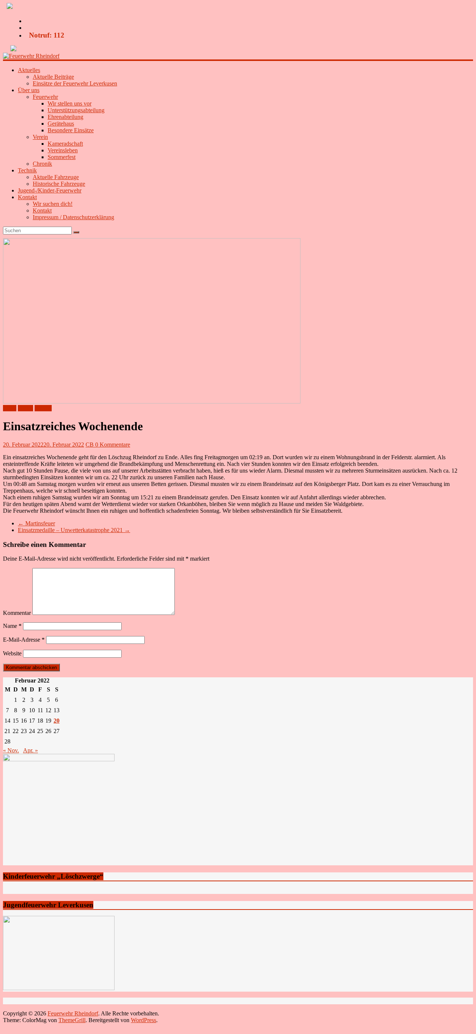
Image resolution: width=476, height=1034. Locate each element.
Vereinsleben (63, 150)
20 (57, 720)
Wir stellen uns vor (69, 103)
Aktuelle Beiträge (53, 77)
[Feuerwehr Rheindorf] (31, 56)
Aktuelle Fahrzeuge (56, 177)
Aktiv (9, 408)
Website (12, 653)
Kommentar (17, 613)
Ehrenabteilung (65, 117)
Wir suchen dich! (53, 204)
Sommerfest (61, 157)
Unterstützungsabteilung (76, 110)
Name (12, 626)
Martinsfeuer (36, 523)
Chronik (42, 164)
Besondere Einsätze (71, 130)
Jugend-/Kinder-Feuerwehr (49, 190)
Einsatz (43, 408)
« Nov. (11, 750)
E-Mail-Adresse (24, 639)
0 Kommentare (112, 444)
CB (90, 444)
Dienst (25, 408)
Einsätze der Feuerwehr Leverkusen (75, 83)
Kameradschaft (65, 143)
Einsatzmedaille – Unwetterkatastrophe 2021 (74, 530)
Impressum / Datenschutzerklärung (73, 217)
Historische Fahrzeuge (59, 184)
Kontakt (42, 210)
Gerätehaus (61, 123)
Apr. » (30, 750)
